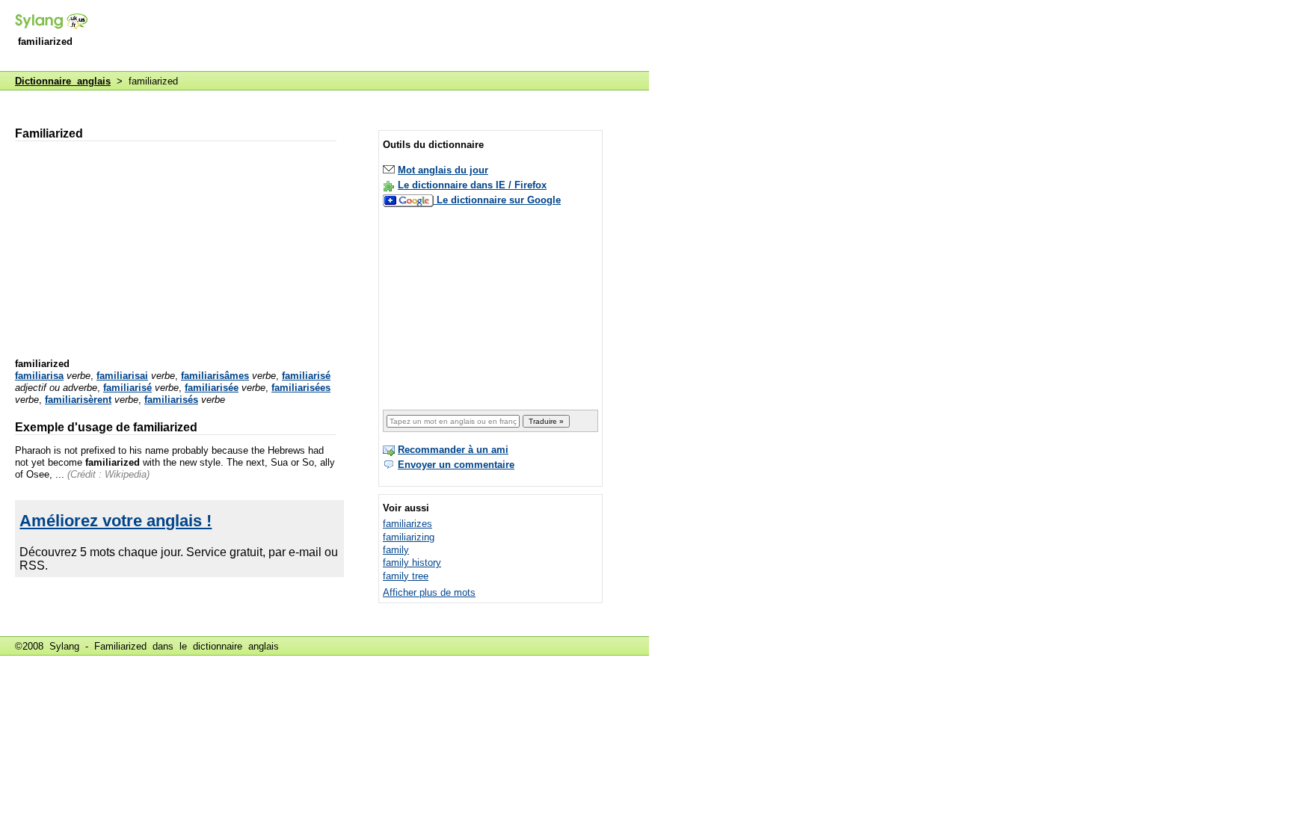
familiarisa (39, 375)
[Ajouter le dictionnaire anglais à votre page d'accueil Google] (410, 200)
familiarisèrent (78, 399)
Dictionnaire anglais (63, 81)
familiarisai (122, 375)
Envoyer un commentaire (456, 464)
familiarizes (407, 523)
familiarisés (171, 399)
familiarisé (306, 375)
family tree (405, 576)
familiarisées (300, 387)
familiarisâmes (215, 375)
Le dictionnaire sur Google (499, 200)
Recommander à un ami (453, 449)
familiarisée (212, 387)
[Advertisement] (377, 36)
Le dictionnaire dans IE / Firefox (472, 185)
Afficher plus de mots (429, 592)
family (396, 549)
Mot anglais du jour (443, 170)
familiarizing (408, 537)
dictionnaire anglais (236, 646)
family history (412, 562)
